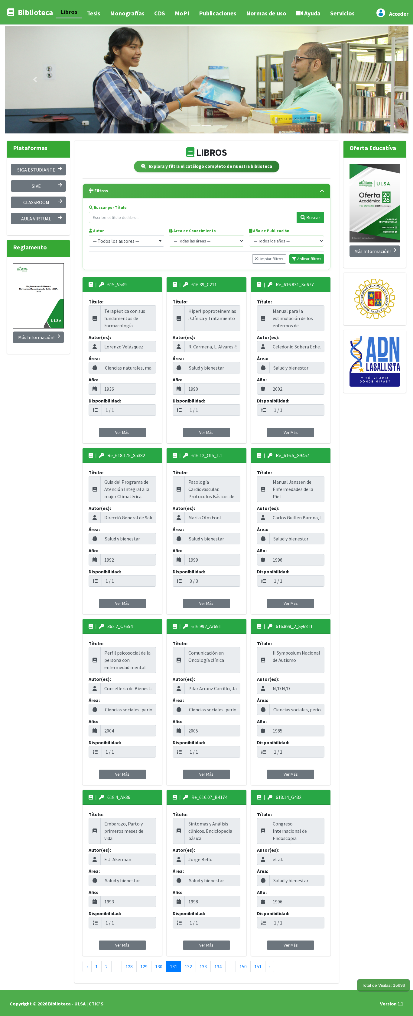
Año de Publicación (270, 230)
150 (243, 966)
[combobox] (126, 241)
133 (203, 966)
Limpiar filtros (270, 258)
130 (158, 966)
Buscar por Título (110, 207)
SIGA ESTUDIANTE (36, 170)
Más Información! (36, 337)
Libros (68, 11)
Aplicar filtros (308, 258)
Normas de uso (266, 13)
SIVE (36, 186)
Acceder (398, 13)
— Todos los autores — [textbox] (116, 241)
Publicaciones (217, 13)
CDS (159, 13)
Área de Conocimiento (194, 230)
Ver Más (122, 432)
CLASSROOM (36, 202)
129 (144, 966)
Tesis (93, 13)
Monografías (127, 13)
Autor (98, 230)
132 (188, 966)
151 (258, 966)
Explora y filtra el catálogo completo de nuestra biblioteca (210, 166)
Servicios (342, 13)
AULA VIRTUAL (36, 219)
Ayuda (311, 13)
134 (218, 966)
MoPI (182, 13)
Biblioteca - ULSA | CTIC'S (75, 1004)
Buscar (312, 217)
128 (129, 966)
